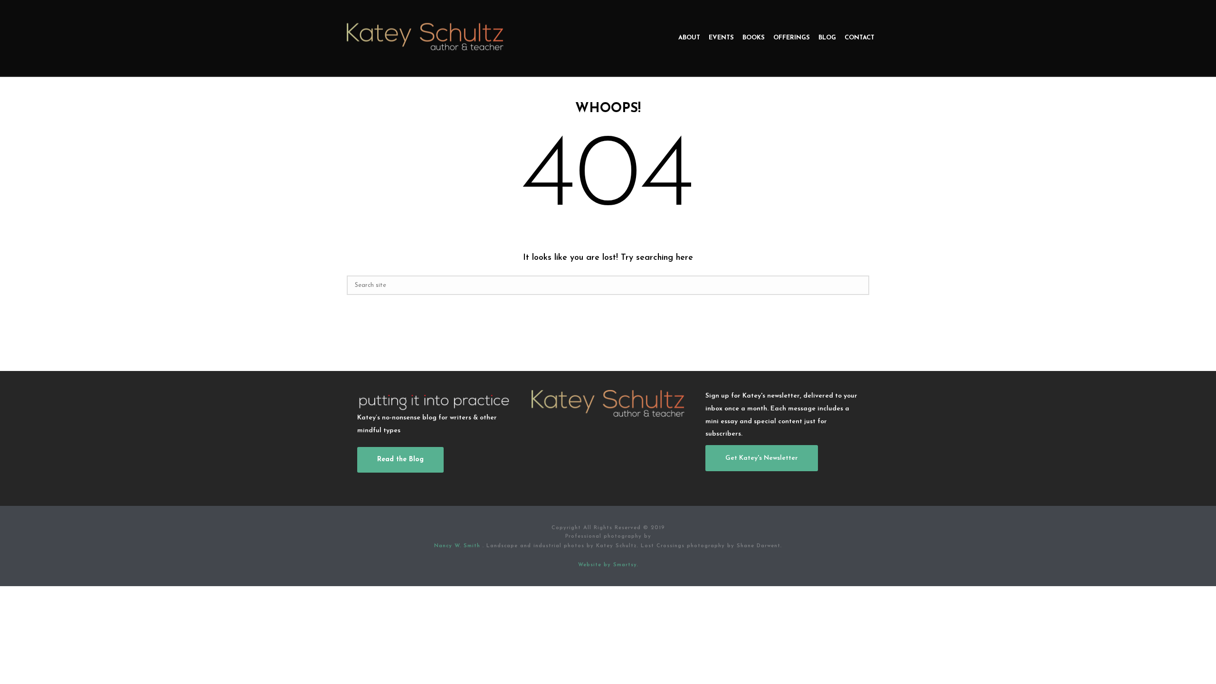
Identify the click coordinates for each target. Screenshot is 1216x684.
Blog (827, 38)
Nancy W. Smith (458, 546)
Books (753, 38)
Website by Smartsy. (608, 565)
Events (721, 38)
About (689, 38)
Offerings (791, 38)
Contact (859, 38)
